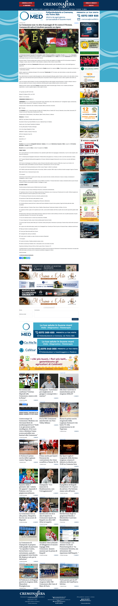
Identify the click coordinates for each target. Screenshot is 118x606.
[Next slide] (77, 42)
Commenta (75, 319)
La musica (46, 9)
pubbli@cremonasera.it (86, 600)
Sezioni (79, 9)
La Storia (58, 9)
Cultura (52, 9)
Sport (41, 9)
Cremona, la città (27, 3)
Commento (37, 310)
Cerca (85, 9)
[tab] (48, 53)
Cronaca (36, 9)
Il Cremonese (26, 5)
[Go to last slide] (21, 42)
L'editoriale (72, 9)
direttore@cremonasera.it (59, 597)
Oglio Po (91, 5)
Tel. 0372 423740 (86, 598)
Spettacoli (65, 9)
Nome (20, 310)
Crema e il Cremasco (91, 3)
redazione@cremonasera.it (59, 601)
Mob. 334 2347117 (86, 599)
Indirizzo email (22, 314)
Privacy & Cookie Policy (85, 603)
